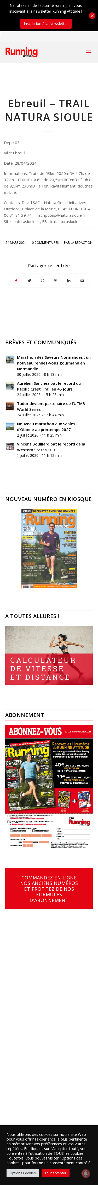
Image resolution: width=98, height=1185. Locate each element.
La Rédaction (82, 242)
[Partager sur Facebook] (16, 280)
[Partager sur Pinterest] (55, 280)
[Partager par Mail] (82, 280)
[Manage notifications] (86, 1173)
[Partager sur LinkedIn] (69, 280)
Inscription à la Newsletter (46, 23)
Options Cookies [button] (23, 1173)
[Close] (92, 15)
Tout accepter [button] (55, 1173)
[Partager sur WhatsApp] (42, 280)
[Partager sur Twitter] (29, 280)
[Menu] (88, 52)
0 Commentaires (45, 242)
